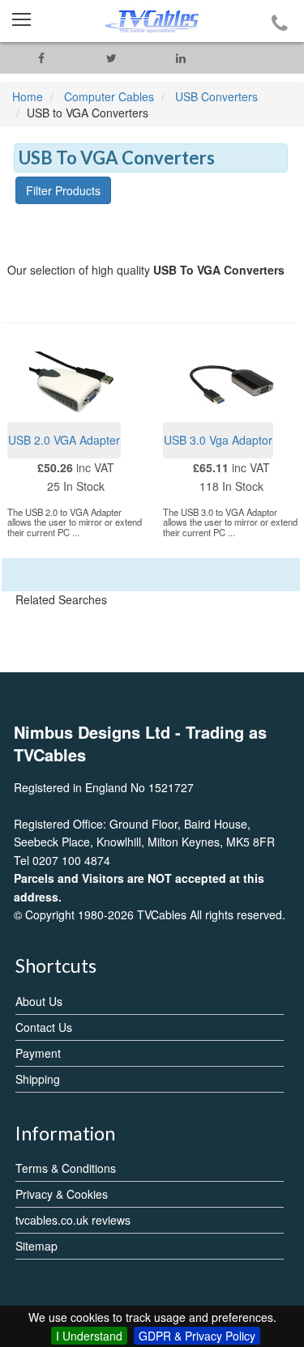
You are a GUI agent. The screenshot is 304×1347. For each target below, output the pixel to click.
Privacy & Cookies (61, 1194)
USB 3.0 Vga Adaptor (218, 440)
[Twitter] (111, 58)
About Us (38, 1001)
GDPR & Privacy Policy (197, 1336)
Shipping (37, 1079)
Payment (38, 1053)
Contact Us (43, 1027)
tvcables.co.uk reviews (73, 1220)
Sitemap (36, 1246)
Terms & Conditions (65, 1168)
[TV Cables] (152, 21)
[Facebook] (41, 58)
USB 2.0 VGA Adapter (64, 440)
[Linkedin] (181, 58)
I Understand (89, 1336)
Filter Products (63, 190)
